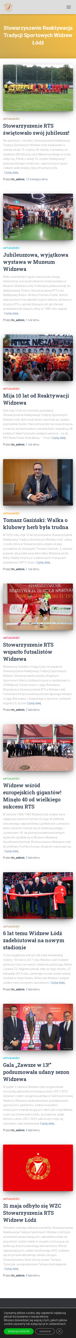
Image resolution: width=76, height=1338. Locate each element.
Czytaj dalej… (12, 172)
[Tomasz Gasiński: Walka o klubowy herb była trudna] (38, 482)
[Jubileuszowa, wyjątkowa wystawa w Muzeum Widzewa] (38, 217)
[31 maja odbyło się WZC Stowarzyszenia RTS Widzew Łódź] (38, 1168)
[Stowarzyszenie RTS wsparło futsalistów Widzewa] (38, 607)
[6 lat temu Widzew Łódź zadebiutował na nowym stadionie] (38, 895)
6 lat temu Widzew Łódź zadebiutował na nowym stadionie (33, 940)
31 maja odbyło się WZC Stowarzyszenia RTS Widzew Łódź (32, 1212)
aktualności (11, 119)
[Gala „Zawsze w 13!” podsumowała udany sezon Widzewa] (38, 1027)
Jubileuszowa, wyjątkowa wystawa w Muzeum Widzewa (35, 261)
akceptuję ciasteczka (19, 1331)
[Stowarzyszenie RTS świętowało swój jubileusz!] (38, 88)
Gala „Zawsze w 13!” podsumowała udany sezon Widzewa (36, 1072)
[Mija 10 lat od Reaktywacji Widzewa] (38, 357)
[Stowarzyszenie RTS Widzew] (9, 7)
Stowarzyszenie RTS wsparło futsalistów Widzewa (28, 651)
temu (37, 179)
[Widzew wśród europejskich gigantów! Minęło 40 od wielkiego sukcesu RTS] (38, 747)
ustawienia (45, 1331)
